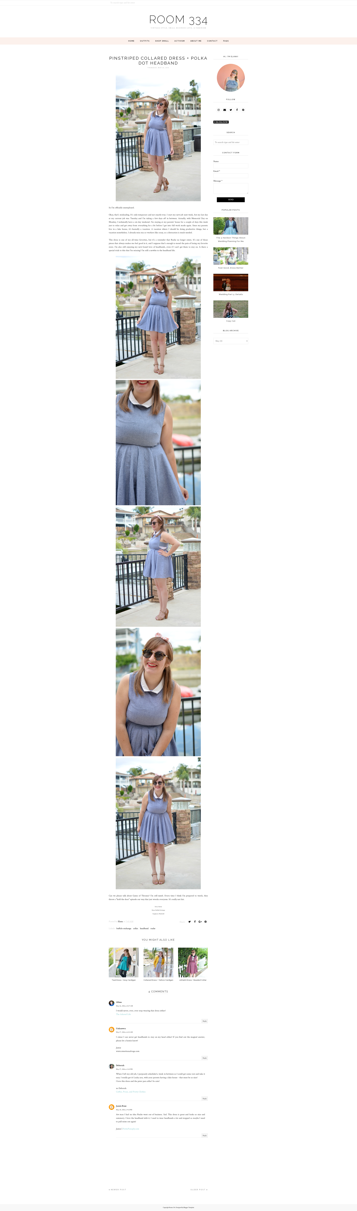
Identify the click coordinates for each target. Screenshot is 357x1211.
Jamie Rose (121, 1106)
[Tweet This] (189, 922)
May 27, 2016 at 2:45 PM (124, 1069)
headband (144, 928)
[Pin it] (205, 922)
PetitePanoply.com (131, 1128)
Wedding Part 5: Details (231, 294)
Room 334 (178, 19)
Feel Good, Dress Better (230, 268)
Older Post (198, 1190)
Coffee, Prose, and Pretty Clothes (131, 1091)
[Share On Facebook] (195, 922)
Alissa (119, 1002)
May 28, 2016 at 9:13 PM (124, 1110)
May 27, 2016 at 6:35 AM (124, 1032)
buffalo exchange (123, 928)
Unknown (121, 1028)
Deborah (120, 1065)
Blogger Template (189, 1207)
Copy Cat (231, 321)
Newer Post (118, 1190)
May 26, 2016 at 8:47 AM (124, 1006)
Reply (205, 1021)
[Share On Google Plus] (200, 922)
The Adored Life (123, 1014)
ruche (152, 928)
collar (135, 928)
